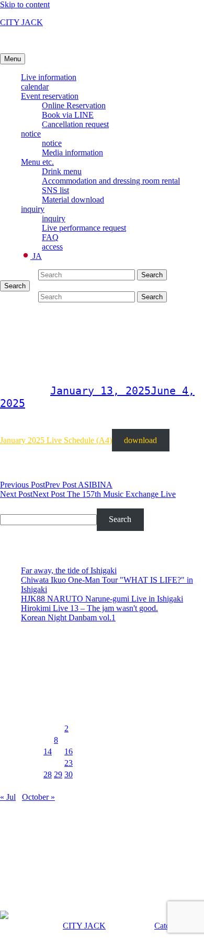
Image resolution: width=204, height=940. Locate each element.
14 (47, 751)
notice (31, 133)
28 (47, 774)
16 (68, 751)
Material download (73, 199)
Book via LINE (68, 114)
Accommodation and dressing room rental (111, 180)
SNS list (55, 190)
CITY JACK (21, 22)
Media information (72, 152)
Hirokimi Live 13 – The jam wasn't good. (89, 608)
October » (38, 796)
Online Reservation (74, 105)
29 (58, 774)
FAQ (50, 237)
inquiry (32, 209)
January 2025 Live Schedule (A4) (56, 440)
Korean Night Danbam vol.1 (68, 617)
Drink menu (62, 171)
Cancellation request (75, 124)
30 (68, 774)
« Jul (8, 796)
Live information (48, 77)
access (52, 246)
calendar (35, 86)
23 (68, 762)
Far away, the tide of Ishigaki (69, 570)
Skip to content (25, 4)
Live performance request (84, 227)
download (140, 440)
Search (12, 503)
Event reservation (49, 96)
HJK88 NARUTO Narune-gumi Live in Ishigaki (102, 598)
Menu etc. (37, 161)
